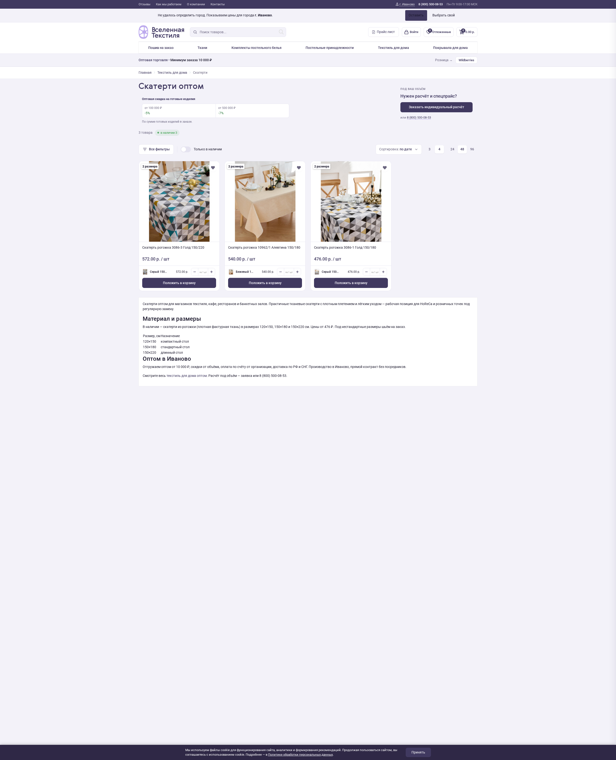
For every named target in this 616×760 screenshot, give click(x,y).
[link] (405, 4)
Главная (145, 72)
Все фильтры (159, 149)
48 (462, 149)
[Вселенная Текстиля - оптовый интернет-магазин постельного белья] (161, 32)
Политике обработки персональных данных (300, 754)
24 (452, 149)
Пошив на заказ (160, 48)
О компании (196, 4)
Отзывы (144, 4)
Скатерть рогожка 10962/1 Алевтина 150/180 (264, 247)
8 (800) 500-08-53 (419, 117)
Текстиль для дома (393, 48)
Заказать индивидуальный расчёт (436, 107)
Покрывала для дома (450, 48)
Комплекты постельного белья (256, 48)
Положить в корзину (179, 283)
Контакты (218, 4)
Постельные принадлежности (330, 48)
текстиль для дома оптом (187, 376)
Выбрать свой (443, 15)
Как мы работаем (168, 4)
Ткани (202, 48)
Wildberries (466, 60)
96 (472, 149)
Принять (418, 752)
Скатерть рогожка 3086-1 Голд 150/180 (345, 247)
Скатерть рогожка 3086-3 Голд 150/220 (173, 247)
